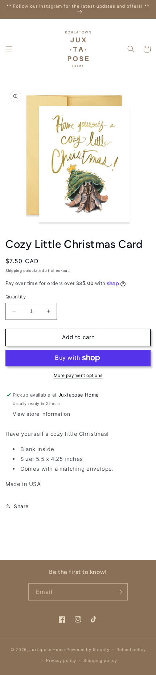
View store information (41, 414)
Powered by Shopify (88, 649)
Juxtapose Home (47, 649)
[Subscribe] (119, 591)
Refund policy (130, 649)
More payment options (78, 375)
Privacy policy (61, 660)
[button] (9, 49)
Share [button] (21, 506)
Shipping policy (100, 660)
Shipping (13, 270)
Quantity (15, 297)
